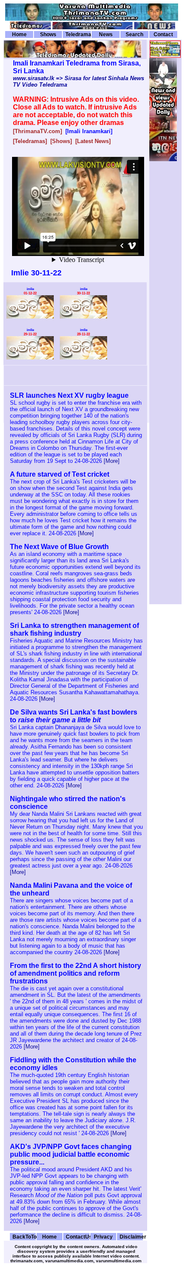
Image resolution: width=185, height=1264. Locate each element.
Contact (163, 34)
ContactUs (77, 1236)
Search (134, 34)
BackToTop (24, 1236)
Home (19, 34)
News (106, 34)
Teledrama (78, 34)
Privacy (103, 1236)
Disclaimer (131, 1236)
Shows (48, 34)
